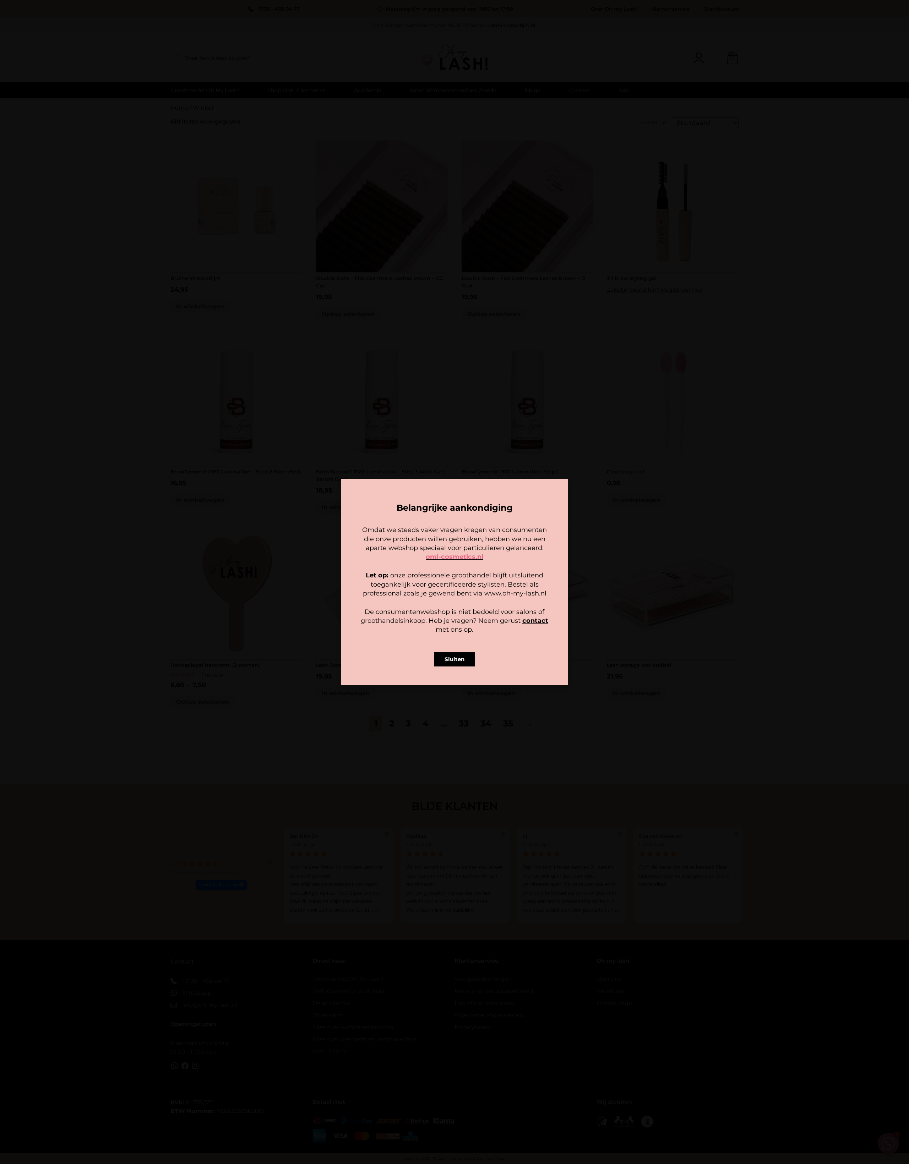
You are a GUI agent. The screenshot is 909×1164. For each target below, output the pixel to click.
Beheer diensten (392, 591)
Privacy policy (470, 626)
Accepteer (410, 610)
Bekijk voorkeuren (498, 610)
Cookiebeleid (434, 626)
